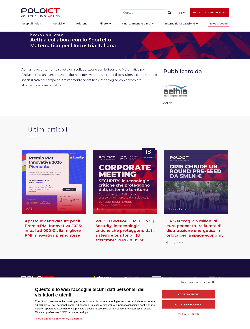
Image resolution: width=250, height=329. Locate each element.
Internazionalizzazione (180, 23)
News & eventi (218, 23)
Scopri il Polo (30, 23)
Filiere (104, 23)
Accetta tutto (188, 294)
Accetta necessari (188, 304)
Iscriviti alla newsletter (209, 12)
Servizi (57, 23)
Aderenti (81, 23)
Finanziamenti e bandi (136, 23)
